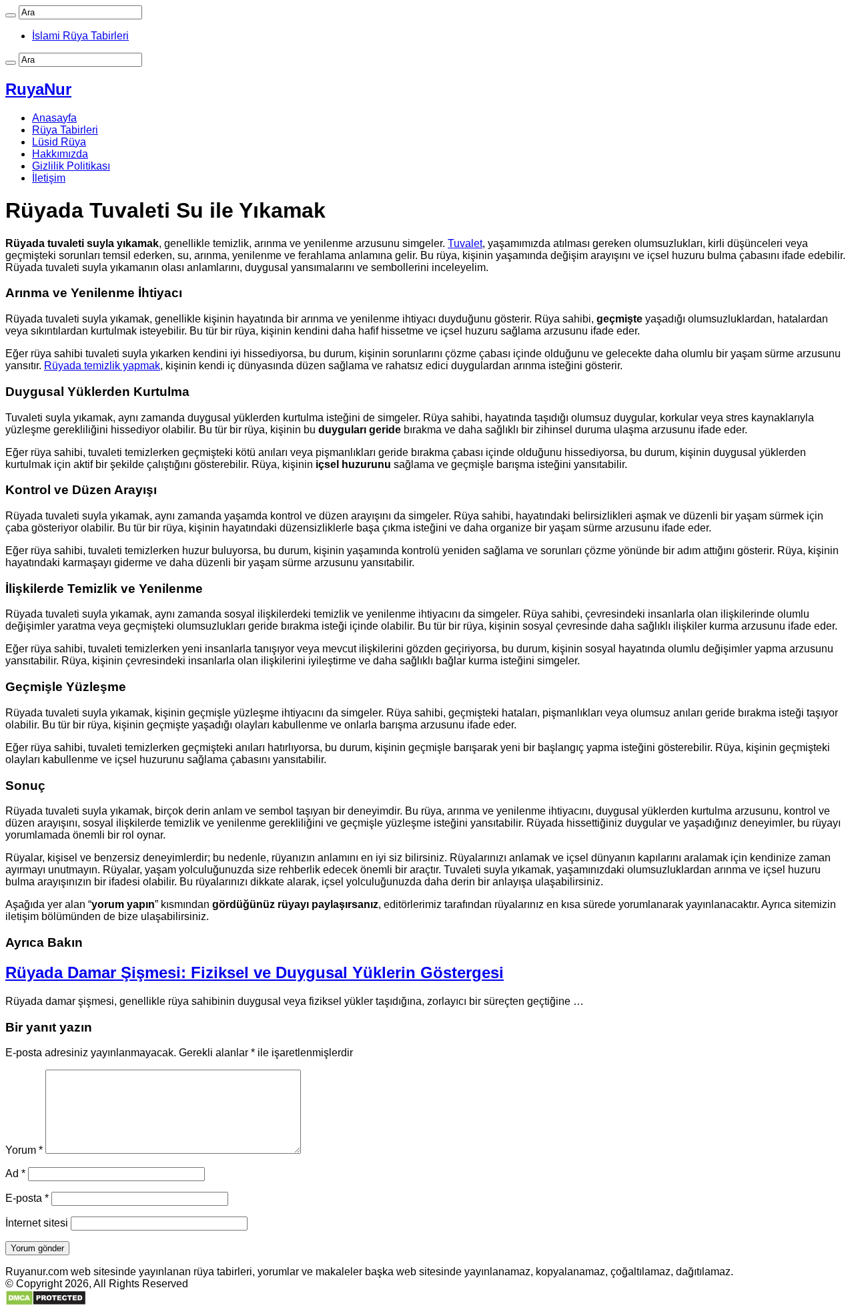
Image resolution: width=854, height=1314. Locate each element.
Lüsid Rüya (59, 142)
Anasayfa (54, 118)
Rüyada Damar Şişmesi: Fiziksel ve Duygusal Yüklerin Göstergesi (254, 972)
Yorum (24, 1150)
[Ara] (10, 15)
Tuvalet (465, 243)
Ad (15, 1173)
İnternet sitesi (36, 1223)
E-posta (27, 1198)
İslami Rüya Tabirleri (80, 35)
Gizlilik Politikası (71, 166)
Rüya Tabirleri (65, 130)
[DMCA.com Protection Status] (45, 1302)
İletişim (48, 178)
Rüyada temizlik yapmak (102, 365)
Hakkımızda (60, 154)
